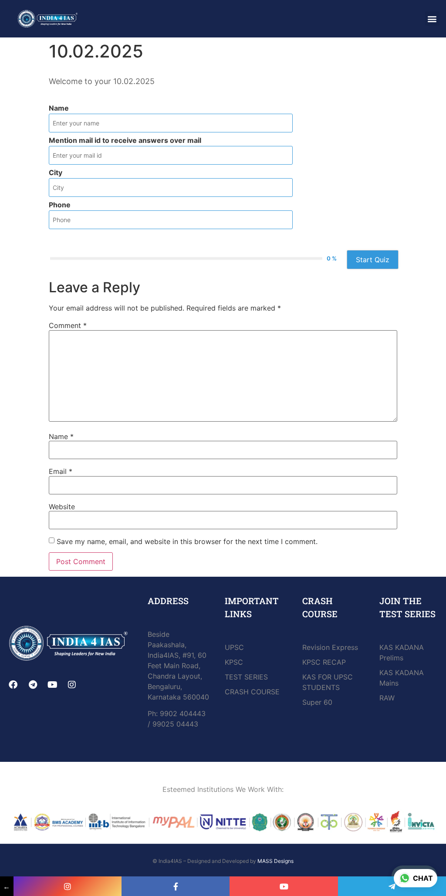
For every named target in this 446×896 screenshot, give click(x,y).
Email (60, 471)
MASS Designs (275, 861)
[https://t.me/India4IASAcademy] (392, 886)
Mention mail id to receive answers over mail (125, 140)
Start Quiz (372, 259)
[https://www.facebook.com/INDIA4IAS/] (176, 886)
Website (62, 506)
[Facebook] (13, 684)
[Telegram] (32, 684)
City (55, 172)
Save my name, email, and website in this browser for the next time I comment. (187, 541)
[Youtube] (52, 684)
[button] (432, 18)
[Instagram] (72, 684)
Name (59, 108)
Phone (60, 204)
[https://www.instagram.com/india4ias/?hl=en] (68, 886)
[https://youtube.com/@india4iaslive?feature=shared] (284, 886)
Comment (68, 325)
